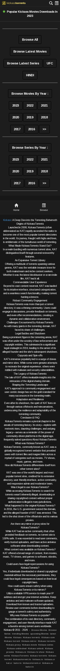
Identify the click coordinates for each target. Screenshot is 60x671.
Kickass (7, 220)
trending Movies (20, 634)
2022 (30, 105)
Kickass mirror (28, 641)
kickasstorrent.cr (32, 663)
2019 (30, 117)
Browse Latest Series (23, 63)
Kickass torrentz (31, 637)
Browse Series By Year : (30, 147)
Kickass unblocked (17, 648)
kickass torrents (38, 655)
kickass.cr (49, 659)
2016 (31, 129)
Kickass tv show (35, 652)
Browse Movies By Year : (30, 93)
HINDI (30, 75)
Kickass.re (20, 652)
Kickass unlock (36, 648)
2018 (44, 117)
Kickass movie (29, 645)
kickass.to (37, 659)
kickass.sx (47, 663)
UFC (50, 63)
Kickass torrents (46, 641)
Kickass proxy (13, 645)
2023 (15, 105)
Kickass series (45, 645)
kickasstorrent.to (22, 659)
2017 (17, 129)
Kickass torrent (12, 641)
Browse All (30, 39)
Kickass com (48, 637)
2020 (15, 117)
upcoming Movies (39, 634)
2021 (44, 105)
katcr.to (18, 663)
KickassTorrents (20, 655)
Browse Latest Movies (30, 51)
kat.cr (9, 663)
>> (44, 129)
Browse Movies (39, 630)
